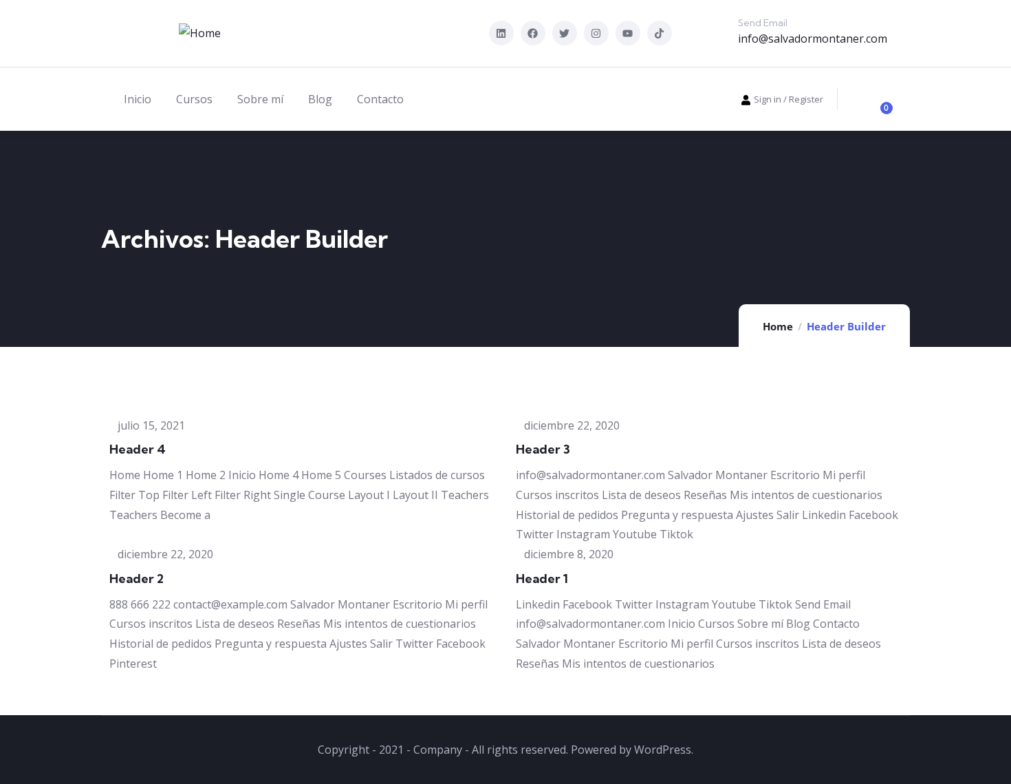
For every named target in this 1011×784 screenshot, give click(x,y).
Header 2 (136, 578)
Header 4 (137, 449)
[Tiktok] (659, 33)
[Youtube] (628, 33)
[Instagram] (596, 33)
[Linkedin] (501, 33)
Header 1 (542, 578)
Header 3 (543, 449)
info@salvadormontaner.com (812, 38)
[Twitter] (564, 33)
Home (778, 326)
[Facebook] (533, 33)
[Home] (200, 33)
